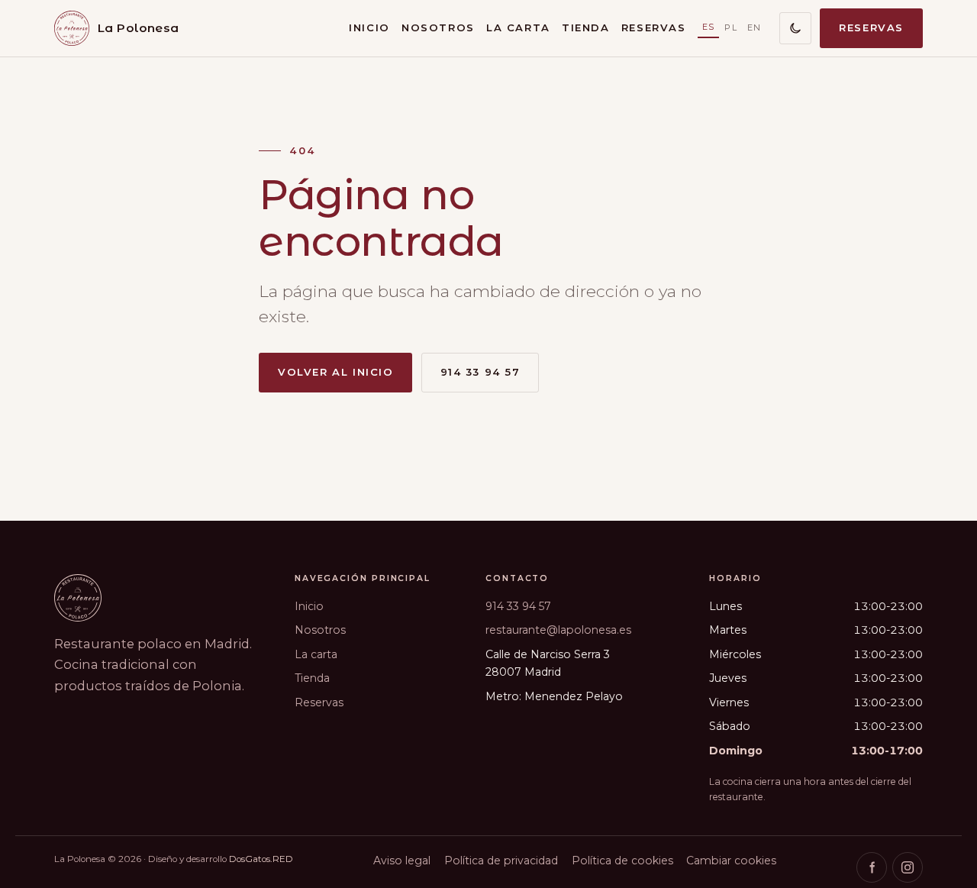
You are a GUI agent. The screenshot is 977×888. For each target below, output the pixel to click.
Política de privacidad (501, 860)
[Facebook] (871, 867)
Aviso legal (401, 860)
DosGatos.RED (261, 859)
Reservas (653, 27)
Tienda (585, 27)
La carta (518, 27)
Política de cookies (622, 860)
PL (730, 27)
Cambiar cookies (731, 860)
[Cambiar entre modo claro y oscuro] (795, 28)
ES (708, 26)
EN (754, 27)
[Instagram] (907, 867)
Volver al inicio (335, 372)
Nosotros (438, 27)
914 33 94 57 (480, 372)
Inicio (369, 27)
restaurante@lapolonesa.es (558, 630)
